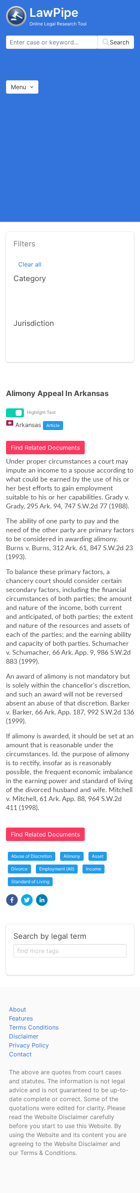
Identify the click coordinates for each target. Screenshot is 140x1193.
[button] (12, 900)
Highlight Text (41, 412)
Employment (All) (56, 869)
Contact (20, 1054)
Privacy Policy (29, 1045)
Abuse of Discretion (31, 856)
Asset (97, 856)
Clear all (29, 264)
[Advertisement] (70, 157)
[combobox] (70, 42)
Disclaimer (23, 1036)
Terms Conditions (34, 1027)
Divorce (19, 869)
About (17, 1009)
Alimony (71, 856)
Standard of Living (30, 881)
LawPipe (53, 12)
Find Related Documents (45, 447)
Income (93, 869)
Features (21, 1018)
